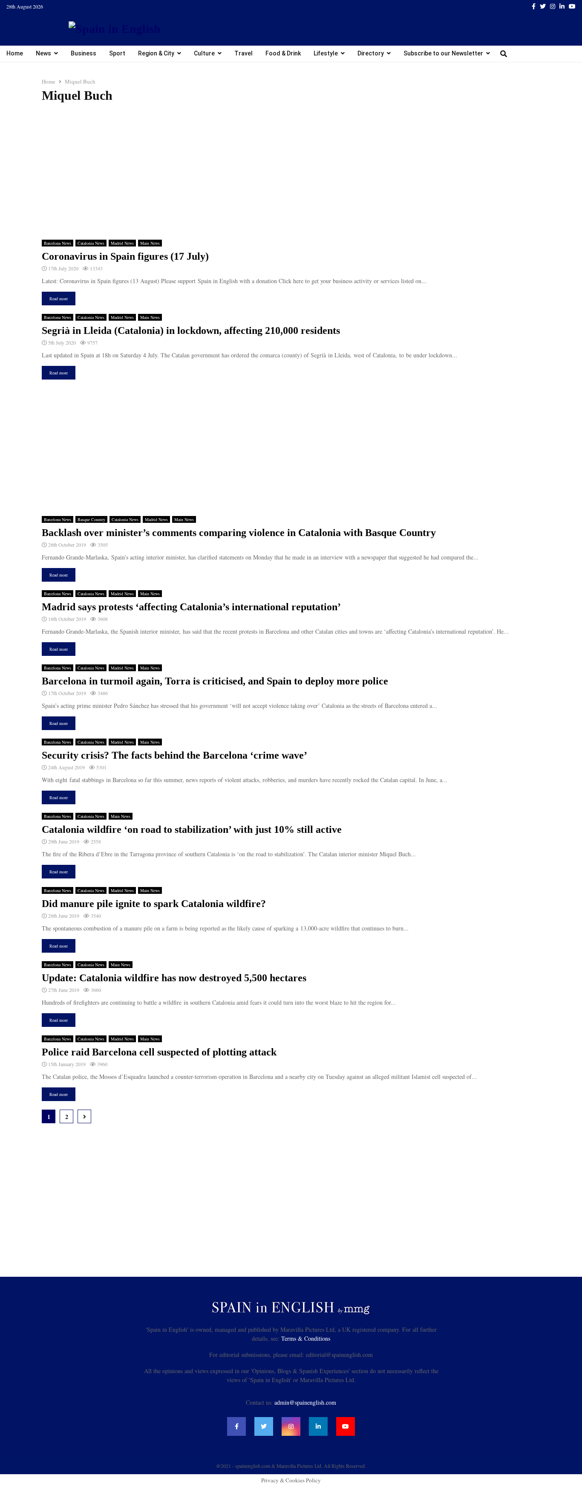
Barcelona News (57, 243)
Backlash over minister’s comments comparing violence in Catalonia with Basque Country (239, 532)
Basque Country (91, 519)
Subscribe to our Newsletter (443, 53)
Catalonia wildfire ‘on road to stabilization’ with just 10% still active (192, 829)
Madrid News (122, 243)
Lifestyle (326, 53)
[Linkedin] (318, 1426)
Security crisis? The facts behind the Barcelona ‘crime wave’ (174, 755)
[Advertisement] (291, 171)
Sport (117, 53)
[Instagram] (291, 1426)
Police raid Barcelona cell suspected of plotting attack (159, 1052)
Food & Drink (283, 53)
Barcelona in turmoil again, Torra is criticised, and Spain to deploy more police (215, 681)
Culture (204, 53)
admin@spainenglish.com (305, 1402)
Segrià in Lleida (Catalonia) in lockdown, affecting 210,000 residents (191, 330)
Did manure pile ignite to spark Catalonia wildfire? (154, 903)
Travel (243, 53)
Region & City (156, 53)
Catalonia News (91, 243)
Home (14, 53)
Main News (150, 243)
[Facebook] (236, 1426)
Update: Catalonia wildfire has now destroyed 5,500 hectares (174, 977)
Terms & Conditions (305, 1338)
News (43, 53)
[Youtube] (345, 1426)
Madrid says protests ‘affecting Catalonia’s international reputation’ (191, 606)
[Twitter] (263, 1426)
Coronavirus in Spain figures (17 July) (125, 256)
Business (83, 53)
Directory (370, 53)
